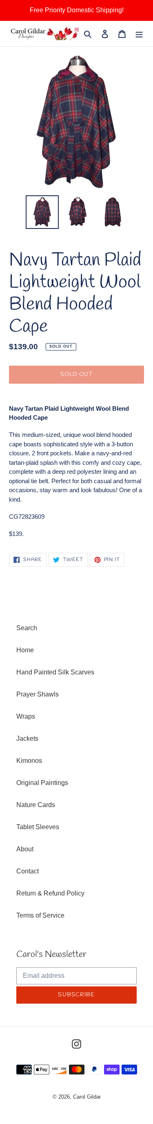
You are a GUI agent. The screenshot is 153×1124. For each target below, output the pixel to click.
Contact (27, 871)
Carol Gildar (87, 1097)
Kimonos (29, 760)
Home (25, 650)
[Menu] (139, 34)
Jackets (27, 738)
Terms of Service (40, 915)
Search (26, 627)
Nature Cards (35, 804)
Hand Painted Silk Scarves (55, 672)
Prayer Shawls (37, 694)
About (24, 849)
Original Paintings (42, 782)
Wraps (25, 716)
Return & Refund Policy (50, 893)
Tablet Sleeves (37, 826)
